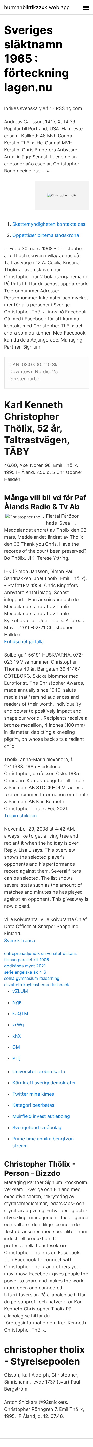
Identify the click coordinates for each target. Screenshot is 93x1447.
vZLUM (20, 991)
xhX (16, 1036)
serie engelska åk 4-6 (25, 972)
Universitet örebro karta (38, 1071)
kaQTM (20, 1013)
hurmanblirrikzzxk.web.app (37, 7)
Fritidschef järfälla (24, 641)
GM (16, 1047)
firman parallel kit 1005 (26, 959)
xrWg (18, 1024)
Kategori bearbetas (33, 1105)
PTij (16, 1058)
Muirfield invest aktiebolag (41, 1116)
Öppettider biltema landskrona (45, 235)
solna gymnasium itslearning (31, 978)
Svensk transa (19, 940)
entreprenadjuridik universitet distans (40, 953)
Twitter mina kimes (33, 1094)
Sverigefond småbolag (36, 1127)
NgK (17, 1002)
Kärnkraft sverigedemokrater (44, 1082)
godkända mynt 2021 (25, 965)
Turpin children (20, 815)
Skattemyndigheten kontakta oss (48, 224)
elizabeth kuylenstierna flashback (36, 984)
